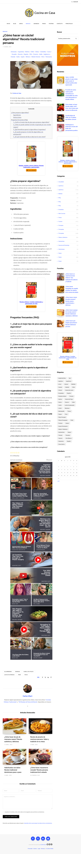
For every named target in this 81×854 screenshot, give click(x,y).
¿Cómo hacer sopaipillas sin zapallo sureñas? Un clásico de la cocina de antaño (71, 311)
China (37, 74)
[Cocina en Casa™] (40, 13)
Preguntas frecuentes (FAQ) (19, 142)
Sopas (21, 45)
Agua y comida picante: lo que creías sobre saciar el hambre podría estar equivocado (71, 103)
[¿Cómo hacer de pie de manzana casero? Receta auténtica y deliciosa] (14, 748)
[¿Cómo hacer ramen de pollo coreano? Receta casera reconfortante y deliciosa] (61, 324)
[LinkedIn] (4, 87)
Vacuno (60, 460)
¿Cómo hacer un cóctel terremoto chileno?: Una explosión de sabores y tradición (71, 299)
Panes (44, 45)
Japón (22, 79)
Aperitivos (60, 208)
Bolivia (27, 74)
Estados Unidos (62, 418)
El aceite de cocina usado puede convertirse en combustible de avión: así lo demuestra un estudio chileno (71, 116)
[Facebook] (4, 74)
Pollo (72, 442)
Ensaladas (61, 231)
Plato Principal (62, 439)
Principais (60, 247)
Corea (49, 74)
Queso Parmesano (63, 448)
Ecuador (14, 76)
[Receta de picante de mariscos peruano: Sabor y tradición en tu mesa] (40, 748)
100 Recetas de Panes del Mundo (28, 724)
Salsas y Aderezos (62, 259)
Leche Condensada (69, 427)
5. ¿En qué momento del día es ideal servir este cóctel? (29, 159)
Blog (14, 45)
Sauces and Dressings (63, 267)
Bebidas (28, 45)
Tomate (60, 457)
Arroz (59, 406)
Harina (60, 421)
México (28, 79)
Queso (67, 445)
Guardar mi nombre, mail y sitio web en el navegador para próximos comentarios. (24, 834)
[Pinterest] (4, 82)
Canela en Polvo (28, 693)
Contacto (59, 45)
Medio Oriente (35, 79)
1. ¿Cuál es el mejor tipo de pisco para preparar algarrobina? (31, 144)
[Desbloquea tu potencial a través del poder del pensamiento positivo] (61, 150)
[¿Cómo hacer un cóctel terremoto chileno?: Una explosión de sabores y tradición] (61, 300)
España (26, 76)
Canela (60, 409)
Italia (18, 79)
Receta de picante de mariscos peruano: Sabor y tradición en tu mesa (39, 761)
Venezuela (49, 79)
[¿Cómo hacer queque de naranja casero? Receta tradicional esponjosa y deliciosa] (61, 335)
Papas (60, 436)
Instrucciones (17, 139)
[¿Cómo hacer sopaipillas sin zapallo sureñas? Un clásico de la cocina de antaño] (61, 312)
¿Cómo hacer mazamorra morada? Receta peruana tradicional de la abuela (39, 792)
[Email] (4, 91)
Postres (51, 45)
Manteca (67, 430)
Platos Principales (62, 442)
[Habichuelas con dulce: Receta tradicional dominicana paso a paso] (14, 779)
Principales (69, 45)
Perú (43, 79)
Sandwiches (61, 454)
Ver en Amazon (32, 192)
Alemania (14, 74)
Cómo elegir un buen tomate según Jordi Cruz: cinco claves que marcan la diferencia (71, 129)
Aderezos (36, 45)
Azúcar (66, 406)
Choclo (60, 412)
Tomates (68, 457)
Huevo (60, 424)
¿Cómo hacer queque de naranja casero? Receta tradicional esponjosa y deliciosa (71, 335)
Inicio (8, 45)
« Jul (58, 503)
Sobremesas (61, 271)
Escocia (20, 76)
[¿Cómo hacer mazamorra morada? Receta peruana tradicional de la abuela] (40, 779)
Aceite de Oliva (62, 400)
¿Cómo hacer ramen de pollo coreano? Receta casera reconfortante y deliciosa (71, 323)
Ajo (70, 400)
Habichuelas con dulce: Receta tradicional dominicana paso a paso (12, 792)
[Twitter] (4, 78)
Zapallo (69, 463)
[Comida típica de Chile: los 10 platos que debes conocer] (61, 140)
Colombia (43, 74)
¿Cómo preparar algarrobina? (20, 135)
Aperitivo (60, 403)
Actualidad (61, 204)
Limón (60, 430)
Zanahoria (61, 463)
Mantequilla (61, 433)
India (40, 76)
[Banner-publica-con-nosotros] (67, 87)
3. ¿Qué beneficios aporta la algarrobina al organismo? (29, 151)
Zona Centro (61, 466)
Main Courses (61, 235)
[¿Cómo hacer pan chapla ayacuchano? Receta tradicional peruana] (61, 346)
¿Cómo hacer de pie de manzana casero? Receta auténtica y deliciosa (13, 761)
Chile (32, 74)
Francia (35, 76)
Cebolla (67, 409)
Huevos (67, 424)
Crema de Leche (69, 412)
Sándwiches (61, 263)
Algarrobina (8, 693)
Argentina (21, 74)
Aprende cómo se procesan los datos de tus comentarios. (38, 845)
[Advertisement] (40, 31)
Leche (59, 427)
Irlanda (13, 79)
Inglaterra (47, 76)
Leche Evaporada (9, 696)
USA (31, 76)
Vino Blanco (69, 460)
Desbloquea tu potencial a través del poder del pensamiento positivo (71, 149)
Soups (60, 283)
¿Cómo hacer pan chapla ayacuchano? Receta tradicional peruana (71, 345)
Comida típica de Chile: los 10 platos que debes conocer (70, 139)
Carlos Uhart (27, 718)
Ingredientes (17, 137)
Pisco (26, 696)
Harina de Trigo (69, 421)
